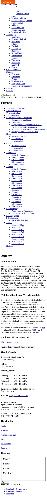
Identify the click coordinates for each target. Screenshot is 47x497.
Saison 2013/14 (17, 243)
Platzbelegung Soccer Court (22, 213)
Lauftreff (15, 65)
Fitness (14, 44)
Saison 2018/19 (17, 234)
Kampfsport (16, 48)
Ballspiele (15, 41)
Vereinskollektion (18, 32)
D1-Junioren (16, 183)
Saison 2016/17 (17, 239)
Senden (5, 482)
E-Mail (6, 464)
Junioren (9, 166)
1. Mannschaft (17, 139)
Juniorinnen (11, 152)
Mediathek (15, 76)
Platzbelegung (12, 208)
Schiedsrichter (12, 218)
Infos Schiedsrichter (19, 220)
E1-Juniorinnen (17, 164)
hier (43, 328)
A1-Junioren (16, 171)
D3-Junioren (16, 187)
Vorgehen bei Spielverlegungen (24, 127)
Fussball (14, 46)
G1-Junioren (16, 204)
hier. (37, 332)
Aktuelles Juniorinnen (20, 155)
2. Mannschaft (17, 141)
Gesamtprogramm (13, 69)
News (13, 16)
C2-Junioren (16, 180)
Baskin (14, 67)
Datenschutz (6, 444)
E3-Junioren (16, 194)
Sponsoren (10, 88)
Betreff (6, 468)
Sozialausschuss (18, 30)
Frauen (9, 143)
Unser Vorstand (17, 27)
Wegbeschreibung (8, 435)
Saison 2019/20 (17, 232)
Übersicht (15, 37)
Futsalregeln (16, 122)
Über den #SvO (22, 13)
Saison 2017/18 (17, 236)
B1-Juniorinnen (17, 157)
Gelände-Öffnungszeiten (21, 20)
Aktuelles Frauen (18, 145)
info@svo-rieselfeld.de (18, 395)
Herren (9, 134)
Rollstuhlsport (17, 53)
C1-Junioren (16, 178)
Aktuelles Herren (18, 136)
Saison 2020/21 (17, 229)
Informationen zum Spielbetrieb (19, 118)
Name (6, 459)
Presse (14, 79)
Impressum (5, 448)
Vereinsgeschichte (18, 18)
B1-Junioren (16, 173)
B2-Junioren (16, 176)
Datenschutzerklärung (10, 347)
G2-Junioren (16, 206)
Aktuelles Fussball (13, 111)
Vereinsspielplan (13, 113)
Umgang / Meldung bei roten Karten (26, 125)
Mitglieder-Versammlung (21, 86)
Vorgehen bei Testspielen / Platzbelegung (28, 129)
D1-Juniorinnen (17, 162)
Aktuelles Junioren (19, 169)
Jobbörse (15, 25)
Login (3, 439)
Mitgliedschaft (17, 23)
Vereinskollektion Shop (15, 108)
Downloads (16, 74)
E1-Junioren (16, 190)
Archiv (9, 222)
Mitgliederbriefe (18, 83)
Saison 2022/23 (17, 225)
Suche (3, 426)
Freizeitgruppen (12, 215)
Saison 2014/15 (17, 241)
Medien (9, 72)
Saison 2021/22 (17, 227)
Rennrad (15, 51)
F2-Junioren (16, 199)
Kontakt (9, 90)
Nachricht (8, 473)
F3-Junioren (16, 201)
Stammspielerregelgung (21, 120)
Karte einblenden (27, 347)
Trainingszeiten (12, 115)
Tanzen (14, 58)
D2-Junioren (16, 185)
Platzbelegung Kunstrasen (22, 211)
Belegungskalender (19, 39)
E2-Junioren (16, 192)
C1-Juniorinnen (17, 159)
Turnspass (15, 60)
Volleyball (15, 62)
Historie (9, 246)
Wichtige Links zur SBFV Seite (24, 132)
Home (18, 11)
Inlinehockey (16, 55)
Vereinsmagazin (18, 81)
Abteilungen (11, 34)
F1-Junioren (16, 197)
